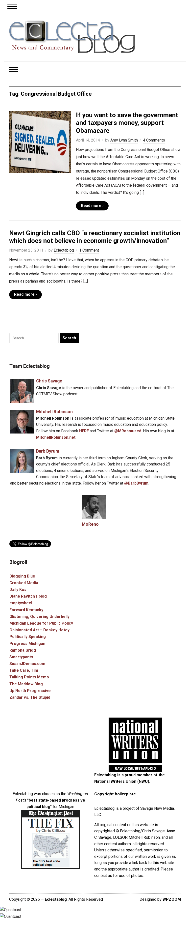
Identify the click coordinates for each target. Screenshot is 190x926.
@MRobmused (127, 431)
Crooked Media (23, 582)
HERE (84, 431)
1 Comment (89, 250)
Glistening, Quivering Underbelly (39, 616)
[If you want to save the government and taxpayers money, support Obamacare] (40, 142)
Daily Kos (17, 589)
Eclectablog (64, 250)
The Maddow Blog (26, 684)
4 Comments (154, 140)
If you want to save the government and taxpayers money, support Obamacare (127, 122)
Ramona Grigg (22, 650)
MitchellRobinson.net (55, 437)
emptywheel (20, 603)
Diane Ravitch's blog (28, 596)
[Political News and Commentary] (72, 36)
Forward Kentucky (26, 610)
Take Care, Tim (23, 670)
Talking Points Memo (29, 677)
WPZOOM (172, 899)
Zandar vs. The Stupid (29, 697)
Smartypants (21, 657)
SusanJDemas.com (27, 663)
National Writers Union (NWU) (121, 781)
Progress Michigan (27, 643)
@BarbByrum (136, 483)
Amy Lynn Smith (124, 140)
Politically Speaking (27, 636)
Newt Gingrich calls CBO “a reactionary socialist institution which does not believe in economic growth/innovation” (94, 236)
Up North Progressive (30, 690)
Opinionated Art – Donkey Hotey (39, 630)
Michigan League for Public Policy (41, 623)
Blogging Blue (22, 576)
